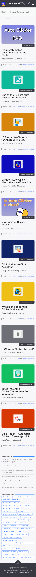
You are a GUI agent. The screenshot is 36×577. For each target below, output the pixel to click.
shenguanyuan (28, 64)
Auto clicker (13, 3)
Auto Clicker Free (9, 511)
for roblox (6, 528)
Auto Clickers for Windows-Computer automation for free (18, 482)
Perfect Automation (9, 551)
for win (15, 528)
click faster (6, 523)
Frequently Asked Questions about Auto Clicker (14, 53)
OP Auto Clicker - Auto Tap (12, 549)
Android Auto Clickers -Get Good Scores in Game (17, 487)
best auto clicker (8, 520)
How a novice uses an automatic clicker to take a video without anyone (17, 460)
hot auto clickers (28, 45)
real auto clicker (8, 554)
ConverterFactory (23, 572)
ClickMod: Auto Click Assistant (14, 265)
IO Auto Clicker (27, 543)
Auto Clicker (7, 497)
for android (23, 523)
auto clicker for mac (9, 505)
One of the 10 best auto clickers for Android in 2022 (18, 96)
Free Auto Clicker (27, 528)
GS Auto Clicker (22, 534)
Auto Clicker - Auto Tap (22, 497)
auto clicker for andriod (11, 502)
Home (3, 19)
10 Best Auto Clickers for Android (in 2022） (15, 138)
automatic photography (11, 517)
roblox (19, 554)
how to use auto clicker (11, 543)
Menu (32, 4)
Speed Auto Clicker (25, 557)
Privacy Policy (11, 572)
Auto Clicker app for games (12, 500)
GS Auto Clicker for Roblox (12, 537)
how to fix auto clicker (10, 540)
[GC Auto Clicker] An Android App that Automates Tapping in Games (17, 471)
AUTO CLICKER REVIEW (26, 90)
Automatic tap (26, 517)
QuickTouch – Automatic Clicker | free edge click (16, 435)
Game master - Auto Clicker (12, 531)
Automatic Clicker (25, 514)
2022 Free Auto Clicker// (15, 391)
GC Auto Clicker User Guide (10, 466)
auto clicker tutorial (9, 514)
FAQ (15, 523)
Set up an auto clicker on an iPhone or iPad (16, 477)
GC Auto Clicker (8, 534)
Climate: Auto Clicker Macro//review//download (17, 181)
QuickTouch (23, 551)
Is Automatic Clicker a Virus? (14, 223)
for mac (13, 525)
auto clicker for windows (11, 508)
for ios (5, 525)
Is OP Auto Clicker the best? (18, 349)
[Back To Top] (18, 563)
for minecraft (23, 525)
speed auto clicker (9, 557)
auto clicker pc (23, 511)
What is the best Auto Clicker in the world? (14, 308)
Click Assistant (22, 520)
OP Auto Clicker (8, 546)
